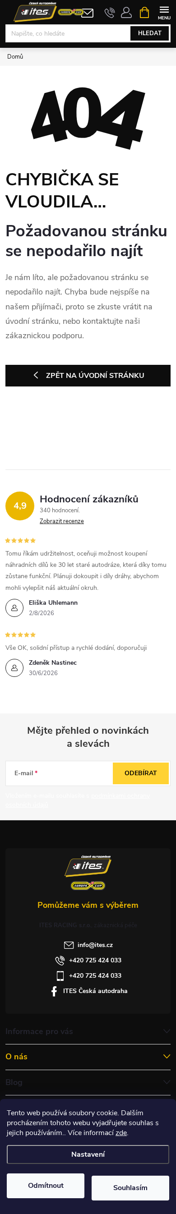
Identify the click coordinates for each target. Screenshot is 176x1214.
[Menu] (164, 12)
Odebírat (141, 773)
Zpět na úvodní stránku (95, 376)
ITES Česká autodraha (95, 991)
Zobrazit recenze (62, 521)
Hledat (150, 33)
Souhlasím (130, 1188)
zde (121, 1133)
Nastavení (88, 1154)
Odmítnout (46, 1186)
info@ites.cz (95, 945)
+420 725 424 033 (95, 960)
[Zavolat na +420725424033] (110, 12)
